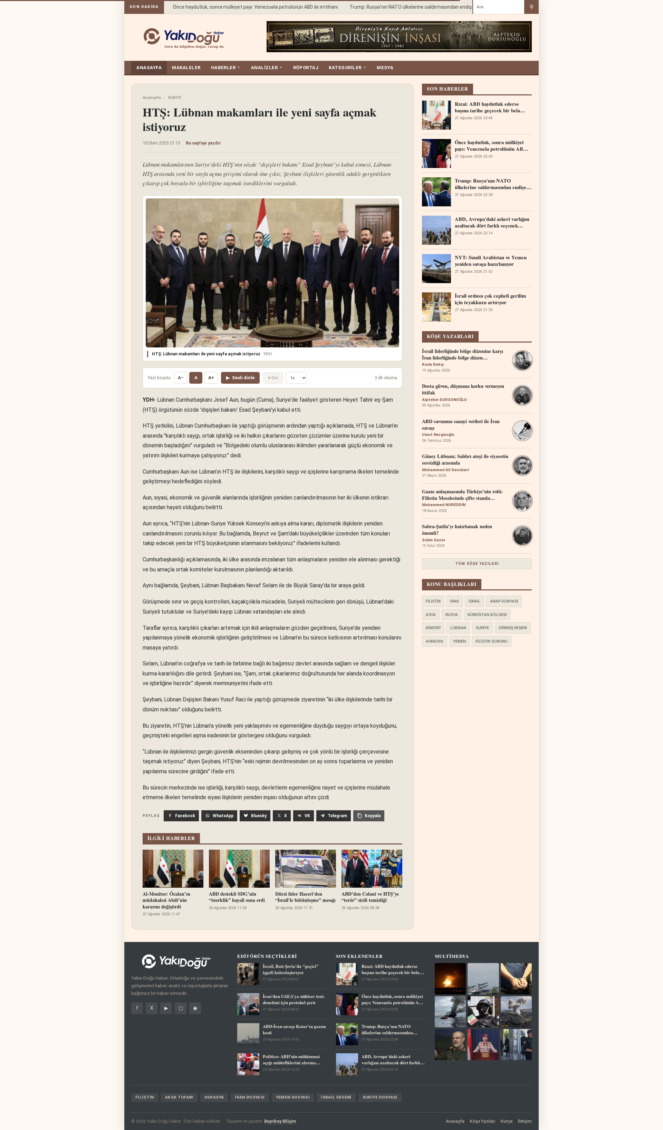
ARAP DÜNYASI (504, 601)
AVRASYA (434, 641)
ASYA (431, 614)
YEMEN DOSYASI (293, 1097)
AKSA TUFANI (179, 1097)
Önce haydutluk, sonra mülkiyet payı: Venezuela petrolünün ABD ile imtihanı (244, 7)
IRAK (454, 601)
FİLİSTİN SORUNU (491, 641)
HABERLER (226, 67)
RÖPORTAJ (305, 67)
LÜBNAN (458, 627)
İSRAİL (474, 601)
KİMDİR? (433, 627)
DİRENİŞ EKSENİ (513, 627)
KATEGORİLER (347, 67)
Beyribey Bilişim (280, 1121)
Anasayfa (152, 97)
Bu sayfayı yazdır (203, 143)
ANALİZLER (267, 67)
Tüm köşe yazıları (477, 563)
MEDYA (385, 67)
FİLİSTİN (433, 601)
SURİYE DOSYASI (380, 1097)
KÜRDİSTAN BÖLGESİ (487, 614)
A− (180, 377)
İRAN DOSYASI (250, 1097)
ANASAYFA (149, 67)
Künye (506, 1121)
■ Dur (273, 377)
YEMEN (459, 641)
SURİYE (175, 97)
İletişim (525, 1121)
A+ (211, 377)
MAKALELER (186, 67)
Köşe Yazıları (482, 1121)
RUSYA (451, 614)
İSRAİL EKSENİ (336, 1097)
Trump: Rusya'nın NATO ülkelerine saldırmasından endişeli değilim (411, 7)
